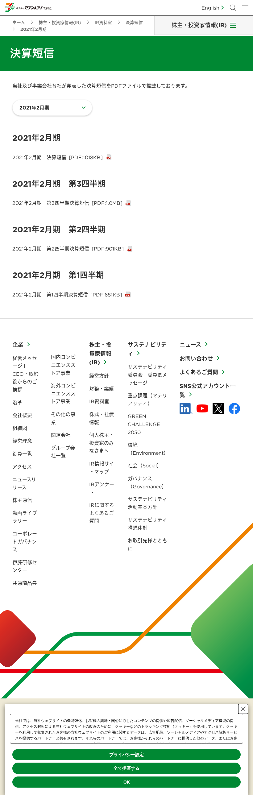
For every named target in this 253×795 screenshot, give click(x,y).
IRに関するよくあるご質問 (101, 513)
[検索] (233, 7)
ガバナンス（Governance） (147, 482)
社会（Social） (145, 465)
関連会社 (61, 435)
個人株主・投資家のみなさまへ (101, 443)
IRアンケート (101, 488)
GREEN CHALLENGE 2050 (144, 424)
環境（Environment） (148, 449)
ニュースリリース (24, 483)
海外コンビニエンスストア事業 (63, 393)
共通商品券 (24, 583)
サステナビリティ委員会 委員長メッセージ (147, 375)
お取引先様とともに (147, 544)
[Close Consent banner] (243, 709)
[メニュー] (245, 7)
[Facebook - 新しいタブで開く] (234, 408)
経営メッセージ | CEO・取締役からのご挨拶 (25, 374)
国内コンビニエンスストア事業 (63, 365)
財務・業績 (101, 389)
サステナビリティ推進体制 (147, 524)
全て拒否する (126, 768)
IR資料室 (99, 401)
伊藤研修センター (24, 566)
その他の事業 (63, 418)
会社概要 (22, 415)
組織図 (19, 428)
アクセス (22, 467)
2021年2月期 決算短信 (57, 157)
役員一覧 (22, 454)
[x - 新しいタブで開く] (218, 408)
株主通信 (22, 500)
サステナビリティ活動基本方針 (147, 503)
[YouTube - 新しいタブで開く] (202, 408)
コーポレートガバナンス (24, 542)
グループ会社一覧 (63, 452)
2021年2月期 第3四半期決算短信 (67, 203)
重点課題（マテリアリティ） (147, 399)
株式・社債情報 (101, 418)
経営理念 (22, 441)
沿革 (17, 403)
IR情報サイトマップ (101, 468)
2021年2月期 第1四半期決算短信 (67, 295)
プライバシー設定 (126, 754)
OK (126, 782)
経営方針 (99, 376)
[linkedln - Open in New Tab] (186, 408)
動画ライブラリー (24, 517)
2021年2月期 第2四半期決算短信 (68, 249)
